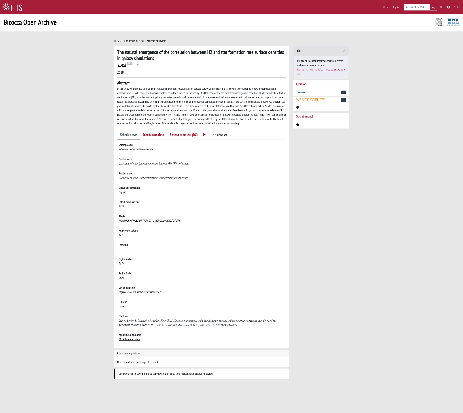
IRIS (116, 41)
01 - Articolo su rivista (153, 41)
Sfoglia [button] (395, 7)
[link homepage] (13, 7)
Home (386, 7)
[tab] (205, 135)
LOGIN (456, 7)
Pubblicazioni (130, 41)
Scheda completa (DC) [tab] (183, 134)
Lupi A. (122, 65)
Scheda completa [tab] (153, 134)
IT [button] (441, 7)
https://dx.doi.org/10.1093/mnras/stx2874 (139, 292)
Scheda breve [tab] (128, 134)
